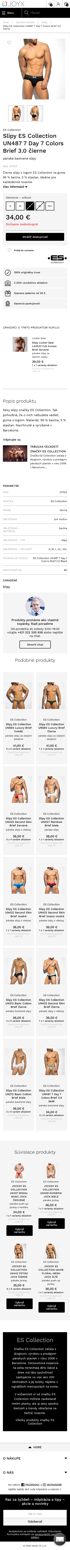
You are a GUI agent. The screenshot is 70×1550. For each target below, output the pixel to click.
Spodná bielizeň (25, 22)
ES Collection (12, 129)
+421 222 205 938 (30, 632)
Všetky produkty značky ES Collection (35, 1421)
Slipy (44, 22)
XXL (50, 206)
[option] (35, 354)
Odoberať (35, 1521)
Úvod (6, 22)
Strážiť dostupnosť (35, 236)
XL (40, 206)
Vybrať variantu (19, 1231)
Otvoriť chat (35, 644)
